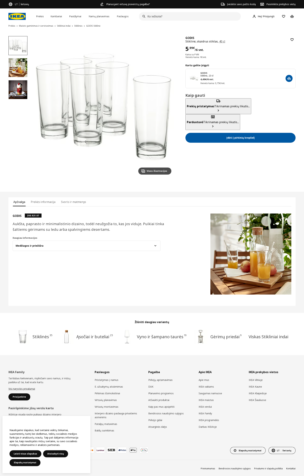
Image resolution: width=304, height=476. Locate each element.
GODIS (203, 73)
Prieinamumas (208, 468)
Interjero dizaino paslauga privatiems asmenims (116, 415)
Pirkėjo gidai (155, 420)
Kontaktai (291, 468)
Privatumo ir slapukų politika (268, 468)
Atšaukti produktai (158, 400)
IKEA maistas (206, 400)
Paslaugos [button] (123, 16)
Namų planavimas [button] (99, 16)
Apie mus (204, 380)
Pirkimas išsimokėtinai (107, 393)
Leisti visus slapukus (25, 453)
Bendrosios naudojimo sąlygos (166, 413)
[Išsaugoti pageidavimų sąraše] (292, 39)
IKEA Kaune (255, 386)
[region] (103, 106)
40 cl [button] (222, 41)
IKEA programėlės (209, 420)
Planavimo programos (161, 393)
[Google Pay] (144, 450)
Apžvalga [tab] (19, 202)
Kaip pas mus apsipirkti (161, 406)
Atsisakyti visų (55, 453)
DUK (150, 386)
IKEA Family (205, 413)
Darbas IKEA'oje (208, 426)
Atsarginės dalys (157, 426)
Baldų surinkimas (104, 430)
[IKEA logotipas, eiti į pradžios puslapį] (17, 16)
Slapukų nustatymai (25, 462)
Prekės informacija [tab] (43, 202)
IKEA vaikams (206, 386)
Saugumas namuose (210, 393)
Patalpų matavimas (106, 424)
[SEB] (111, 450)
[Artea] (122, 450)
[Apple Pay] (133, 450)
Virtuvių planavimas (106, 400)
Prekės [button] (40, 16)
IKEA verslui (205, 406)
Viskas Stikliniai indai (268, 336)
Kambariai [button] (56, 16)
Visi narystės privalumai (21, 388)
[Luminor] (100, 450)
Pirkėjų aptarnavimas (160, 380)
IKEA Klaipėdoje (258, 393)
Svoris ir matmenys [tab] (73, 202)
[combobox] (189, 16)
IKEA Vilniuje (256, 380)
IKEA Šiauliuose (257, 400)
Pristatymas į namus (106, 380)
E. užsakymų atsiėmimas (109, 386)
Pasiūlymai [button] (75, 16)
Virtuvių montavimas (106, 406)
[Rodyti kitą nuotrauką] (167, 106)
